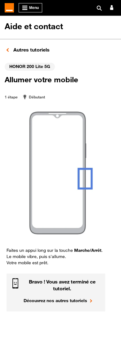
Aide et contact (34, 26)
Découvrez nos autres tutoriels (55, 300)
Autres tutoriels (31, 50)
